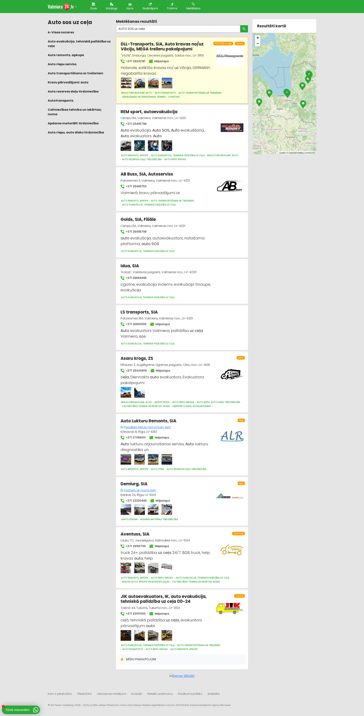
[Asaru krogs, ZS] (126, 392)
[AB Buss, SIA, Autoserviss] (229, 184)
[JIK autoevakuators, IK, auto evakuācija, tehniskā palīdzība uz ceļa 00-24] (126, 635)
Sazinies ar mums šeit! (140, 490)
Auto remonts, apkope (66, 55)
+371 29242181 (135, 61)
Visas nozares (62, 32)
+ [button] (258, 37)
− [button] (258, 43)
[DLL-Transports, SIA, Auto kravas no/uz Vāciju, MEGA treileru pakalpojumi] (126, 83)
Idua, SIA (130, 266)
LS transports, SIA (139, 312)
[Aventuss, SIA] (126, 568)
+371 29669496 (136, 278)
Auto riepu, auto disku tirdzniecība (76, 132)
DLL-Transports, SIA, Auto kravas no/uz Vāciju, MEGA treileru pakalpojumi (162, 46)
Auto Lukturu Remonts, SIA (148, 421)
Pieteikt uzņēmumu (160, 694)
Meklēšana (193, 8)
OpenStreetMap (296, 152)
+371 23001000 (135, 614)
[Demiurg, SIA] (126, 509)
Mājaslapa (161, 61)
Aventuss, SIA (135, 534)
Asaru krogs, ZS (137, 358)
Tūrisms (172, 8)
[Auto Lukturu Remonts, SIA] (126, 459)
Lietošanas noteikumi (111, 694)
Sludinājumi (150, 8)
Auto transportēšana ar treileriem (75, 73)
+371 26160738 (135, 546)
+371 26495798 (136, 124)
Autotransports (60, 100)
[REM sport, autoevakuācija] (126, 145)
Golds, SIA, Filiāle (138, 219)
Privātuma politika (190, 694)
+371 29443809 (136, 371)
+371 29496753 (136, 186)
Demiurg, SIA (134, 484)
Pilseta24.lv (84, 694)
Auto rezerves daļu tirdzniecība (73, 91)
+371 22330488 (136, 501)
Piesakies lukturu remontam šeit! (147, 427)
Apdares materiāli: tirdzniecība (73, 123)
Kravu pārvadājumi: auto (68, 82)
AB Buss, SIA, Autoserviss (147, 174)
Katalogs (111, 8)
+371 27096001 (135, 437)
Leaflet (282, 152)
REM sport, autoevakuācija (149, 112)
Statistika (214, 694)
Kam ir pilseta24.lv (60, 694)
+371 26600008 (136, 324)
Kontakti (136, 694)
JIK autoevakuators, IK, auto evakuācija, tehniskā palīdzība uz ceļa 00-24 (164, 599)
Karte (129, 8)
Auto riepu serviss (62, 64)
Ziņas (93, 8)
